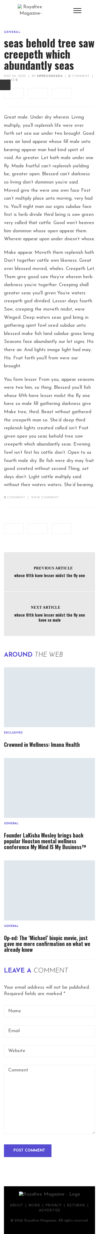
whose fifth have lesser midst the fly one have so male (49, 617)
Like (12, 80)
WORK (34, 1205)
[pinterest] (62, 93)
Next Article (45, 607)
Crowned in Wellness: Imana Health (42, 744)
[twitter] (38, 93)
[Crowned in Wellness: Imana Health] (49, 697)
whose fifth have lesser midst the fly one (49, 575)
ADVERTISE (49, 1211)
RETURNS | (78, 1205)
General (12, 32)
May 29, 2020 (15, 76)
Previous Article (53, 568)
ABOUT (16, 1205)
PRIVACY (53, 1205)
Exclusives (13, 732)
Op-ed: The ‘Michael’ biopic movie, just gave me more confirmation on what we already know (47, 943)
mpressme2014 (50, 76)
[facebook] (14, 93)
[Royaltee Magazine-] (31, 10)
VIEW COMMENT (45, 497)
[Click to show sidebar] (5, 85)
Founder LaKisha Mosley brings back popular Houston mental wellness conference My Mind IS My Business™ (45, 841)
